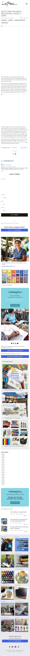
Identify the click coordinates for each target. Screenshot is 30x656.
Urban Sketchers (5, 617)
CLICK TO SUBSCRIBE (14, 230)
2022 (3, 477)
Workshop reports (20, 20)
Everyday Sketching (5, 585)
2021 (3, 475)
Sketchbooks (18, 585)
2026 (3, 484)
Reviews (17, 617)
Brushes (17, 537)
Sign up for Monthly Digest (15, 350)
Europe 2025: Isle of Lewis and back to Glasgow (19, 527)
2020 (3, 474)
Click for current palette (7, 285)
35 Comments (18, 522)
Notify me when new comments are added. (9, 223)
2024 (3, 480)
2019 (3, 472)
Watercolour (4, 537)
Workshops (5, 22)
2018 (3, 470)
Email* (2, 201)
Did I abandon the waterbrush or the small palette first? (19, 520)
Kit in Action (3, 553)
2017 (3, 469)
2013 (3, 462)
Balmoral (4, 20)
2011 (3, 459)
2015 (3, 465)
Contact (13, 651)
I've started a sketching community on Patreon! (13, 390)
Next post (24, 147)
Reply (2, 171)
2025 (3, 482)
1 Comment (11, 18)
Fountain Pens (18, 553)
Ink (1, 569)
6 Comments (20, 514)
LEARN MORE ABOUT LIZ (8, 266)
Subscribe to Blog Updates (15, 356)
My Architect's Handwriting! (18, 512)
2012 (3, 461)
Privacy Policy (19, 651)
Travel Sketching (19, 601)
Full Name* (3, 195)
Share (26, 18)
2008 (3, 454)
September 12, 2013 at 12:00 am (8, 166)
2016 (3, 467)
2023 (3, 479)
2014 (3, 464)
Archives (9, 651)
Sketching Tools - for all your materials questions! (14, 446)
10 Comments (20, 530)
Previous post (6, 147)
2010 (3, 457)
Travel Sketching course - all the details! (12, 418)
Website (2, 207)
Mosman (11, 20)
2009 (3, 456)
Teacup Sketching (19, 569)
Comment (3, 179)
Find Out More (15, 305)
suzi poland (6, 164)
